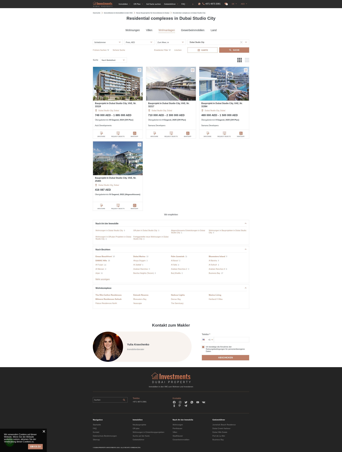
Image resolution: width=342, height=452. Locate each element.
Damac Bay (176, 299)
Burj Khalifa (176, 273)
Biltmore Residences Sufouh (109, 299)
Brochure (101, 136)
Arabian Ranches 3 (217, 269)
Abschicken (225, 357)
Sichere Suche (119, 50)
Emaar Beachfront (104, 256)
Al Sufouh (213, 265)
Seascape (137, 303)
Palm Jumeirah (177, 256)
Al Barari (174, 260)
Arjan (98, 273)
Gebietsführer (138, 440)
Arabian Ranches (140, 269)
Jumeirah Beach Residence (224, 425)
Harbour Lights (178, 295)
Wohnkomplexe (103, 288)
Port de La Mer (218, 436)
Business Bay (214, 273)
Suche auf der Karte (141, 436)
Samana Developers (156, 125)
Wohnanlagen (167, 30)
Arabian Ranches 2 (179, 269)
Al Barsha (213, 260)
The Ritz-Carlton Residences (109, 295)
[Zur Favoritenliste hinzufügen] (139, 70)
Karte (204, 50)
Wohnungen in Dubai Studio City (109, 230)
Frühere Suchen (100, 50)
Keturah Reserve (140, 295)
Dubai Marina (139, 256)
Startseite (97, 425)
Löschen (178, 50)
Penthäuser (177, 428)
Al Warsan (100, 269)
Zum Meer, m (163, 42)
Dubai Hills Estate (219, 432)
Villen (149, 30)
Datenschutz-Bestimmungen (105, 436)
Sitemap (96, 440)
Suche (236, 50)
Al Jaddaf (137, 265)
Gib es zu (35, 446)
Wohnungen (132, 30)
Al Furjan (99, 265)
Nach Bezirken (103, 249)
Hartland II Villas (216, 299)
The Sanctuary (177, 303)
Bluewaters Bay (139, 299)
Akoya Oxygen (139, 260)
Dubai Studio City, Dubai (108, 110)
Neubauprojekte (139, 425)
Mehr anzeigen (103, 279)
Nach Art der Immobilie (107, 223)
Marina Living (215, 295)
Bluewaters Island (217, 256)
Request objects (118, 136)
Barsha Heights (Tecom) (143, 273)
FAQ (95, 428)
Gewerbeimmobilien (192, 30)
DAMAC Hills (101, 260)
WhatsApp (134, 136)
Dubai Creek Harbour (221, 428)
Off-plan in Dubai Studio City (145, 230)
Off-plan (136, 428)
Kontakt (96, 432)
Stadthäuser (178, 436)
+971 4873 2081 (213, 4)
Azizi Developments (103, 125)
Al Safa (174, 265)
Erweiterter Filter (161, 50)
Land (214, 30)
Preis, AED (130, 42)
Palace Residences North (106, 303)
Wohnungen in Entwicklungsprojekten (148, 432)
